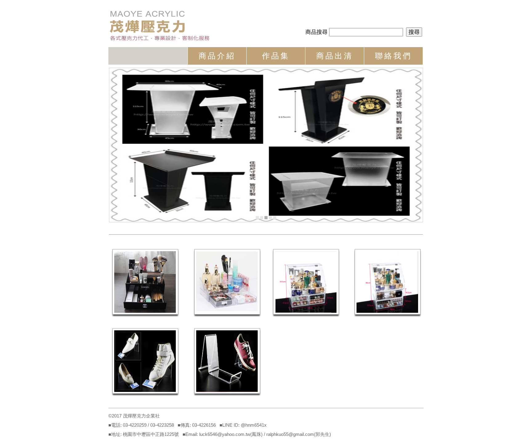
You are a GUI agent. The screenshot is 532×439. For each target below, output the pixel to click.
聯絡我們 (393, 55)
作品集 (276, 55)
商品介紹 (217, 55)
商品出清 (334, 55)
